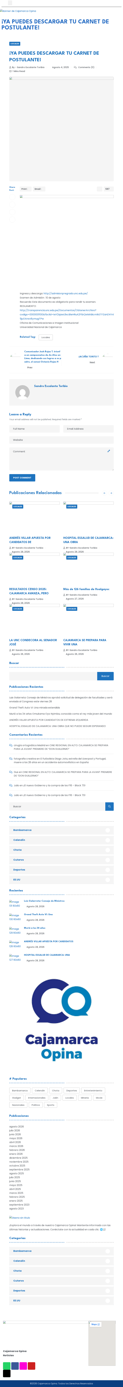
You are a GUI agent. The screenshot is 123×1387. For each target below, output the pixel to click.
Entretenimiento (93, 1090)
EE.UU (16, 879)
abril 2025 (15, 1189)
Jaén (55, 1097)
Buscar (14, 663)
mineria (85, 1097)
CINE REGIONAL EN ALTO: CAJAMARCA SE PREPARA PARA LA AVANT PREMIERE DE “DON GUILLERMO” (61, 747)
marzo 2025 (16, 1193)
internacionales (36, 1097)
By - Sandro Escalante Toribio (28, 67)
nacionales (18, 1105)
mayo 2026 (15, 1138)
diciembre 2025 (18, 1158)
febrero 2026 (17, 1150)
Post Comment (22, 477)
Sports (50, 1105)
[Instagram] (23, 1366)
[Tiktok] (6, 1373)
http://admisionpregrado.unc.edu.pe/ (66, 293)
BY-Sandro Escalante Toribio (27, 547)
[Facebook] (15, 1366)
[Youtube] (31, 1366)
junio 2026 (15, 1134)
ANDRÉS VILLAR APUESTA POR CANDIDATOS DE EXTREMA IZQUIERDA (48, 720)
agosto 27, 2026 (75, 598)
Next (93, 362)
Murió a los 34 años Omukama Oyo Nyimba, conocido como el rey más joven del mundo (60, 714)
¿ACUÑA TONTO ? (88, 357)
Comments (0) (86, 67)
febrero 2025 (17, 1197)
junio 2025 (15, 1181)
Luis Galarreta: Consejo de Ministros (44, 901)
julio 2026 (14, 1130)
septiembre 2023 (19, 1204)
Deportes (19, 869)
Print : (24, 188)
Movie (99, 1097)
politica (36, 1105)
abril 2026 (15, 1142)
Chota (17, 850)
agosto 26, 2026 (21, 654)
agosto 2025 (16, 1173)
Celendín (19, 840)
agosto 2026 (16, 1126)
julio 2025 (14, 1177)
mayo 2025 (15, 1185)
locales (46, 337)
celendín (40, 1090)
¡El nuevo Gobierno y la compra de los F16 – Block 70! (54, 785)
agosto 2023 (16, 1208)
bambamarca (20, 1090)
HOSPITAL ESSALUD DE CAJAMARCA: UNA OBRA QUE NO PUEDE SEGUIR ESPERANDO (57, 726)
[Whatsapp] (6, 1366)
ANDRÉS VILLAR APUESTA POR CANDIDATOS (48, 942)
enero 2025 (16, 1201)
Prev (29, 367)
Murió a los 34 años (34, 928)
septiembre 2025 (19, 1169)
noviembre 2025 (18, 1161)
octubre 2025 (17, 1165)
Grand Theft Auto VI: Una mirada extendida (34, 707)
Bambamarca (22, 830)
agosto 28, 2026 (21, 551)
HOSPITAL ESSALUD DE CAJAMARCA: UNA (47, 955)
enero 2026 (16, 1154)
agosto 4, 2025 (60, 67)
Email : (38, 188)
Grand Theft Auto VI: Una (38, 915)
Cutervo (18, 860)
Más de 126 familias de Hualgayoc (86, 589)
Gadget (16, 1097)
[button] (10, 2)
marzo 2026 (16, 1146)
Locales (14, 43)
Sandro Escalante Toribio (51, 386)
